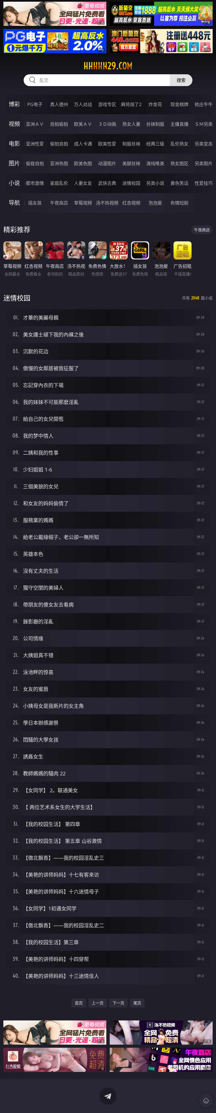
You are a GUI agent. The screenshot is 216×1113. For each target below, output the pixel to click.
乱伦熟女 (179, 144)
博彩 (14, 104)
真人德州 (59, 104)
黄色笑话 (179, 183)
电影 (14, 143)
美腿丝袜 (131, 163)
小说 (14, 183)
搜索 (181, 80)
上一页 (98, 1003)
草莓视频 (83, 203)
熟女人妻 (131, 124)
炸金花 (155, 104)
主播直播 (179, 124)
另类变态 (204, 144)
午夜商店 (59, 203)
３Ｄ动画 (107, 124)
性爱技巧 (204, 183)
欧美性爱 (107, 144)
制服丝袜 (131, 144)
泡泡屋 (155, 203)
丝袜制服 (155, 124)
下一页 (118, 1003)
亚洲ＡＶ (35, 124)
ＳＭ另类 (204, 124)
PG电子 (34, 104)
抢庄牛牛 (204, 104)
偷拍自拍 (59, 144)
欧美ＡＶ (83, 124)
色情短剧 (179, 203)
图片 (14, 163)
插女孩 (35, 203)
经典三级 (155, 144)
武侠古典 (107, 183)
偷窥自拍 (35, 163)
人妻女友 (83, 183)
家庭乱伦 (59, 183)
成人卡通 (83, 144)
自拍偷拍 (59, 124)
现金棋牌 (179, 104)
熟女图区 (179, 163)
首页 (79, 1003)
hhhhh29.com (108, 65)
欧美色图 (83, 163)
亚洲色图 (59, 163)
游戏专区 (107, 104)
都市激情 (35, 183)
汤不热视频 (107, 203)
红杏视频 (131, 203)
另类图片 (204, 163)
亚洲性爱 (35, 144)
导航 (14, 203)
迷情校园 (131, 183)
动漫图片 (107, 163)
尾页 (137, 1003)
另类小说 (155, 183)
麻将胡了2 (131, 104)
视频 (14, 124)
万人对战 (83, 104)
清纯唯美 (155, 163)
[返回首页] (206, 1100)
